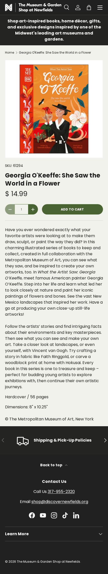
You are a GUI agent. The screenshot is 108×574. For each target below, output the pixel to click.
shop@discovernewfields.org (59, 502)
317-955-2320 (61, 491)
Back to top (51, 465)
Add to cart (72, 209)
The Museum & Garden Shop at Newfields (48, 561)
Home (9, 52)
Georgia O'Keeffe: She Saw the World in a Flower (55, 52)
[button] (88, 7)
